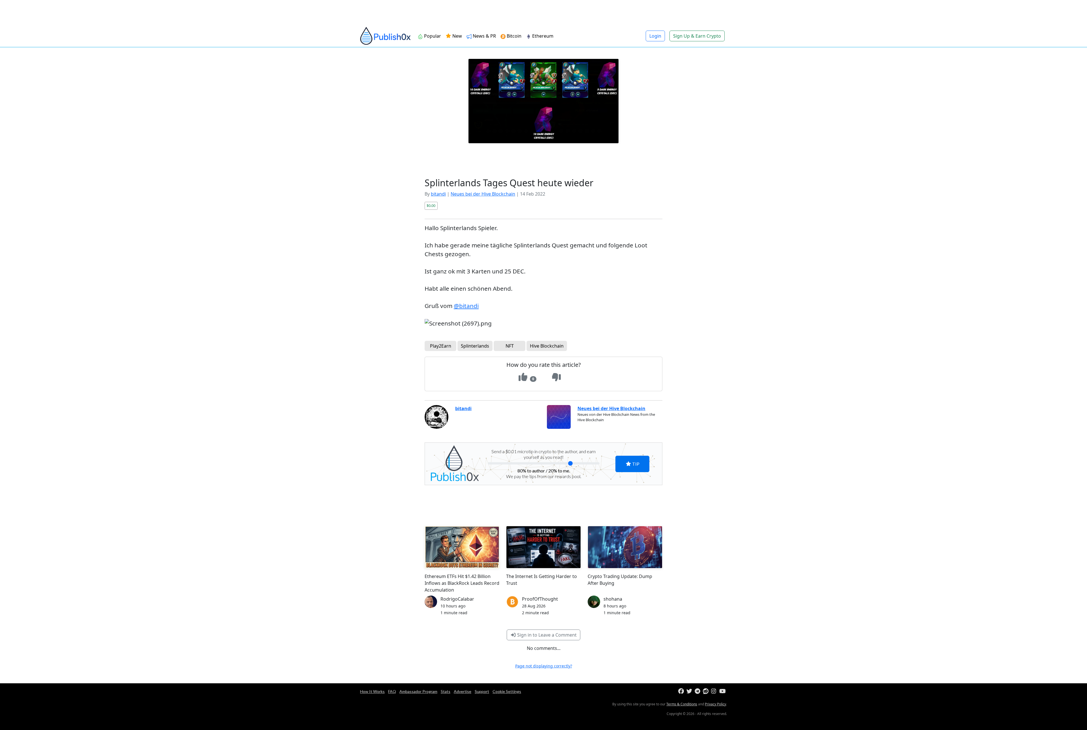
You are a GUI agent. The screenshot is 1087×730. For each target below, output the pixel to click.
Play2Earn (440, 346)
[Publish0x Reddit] (706, 691)
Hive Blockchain (547, 346)
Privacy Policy (715, 704)
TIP (635, 463)
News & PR (484, 36)
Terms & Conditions (681, 704)
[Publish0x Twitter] (690, 691)
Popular (432, 36)
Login (655, 36)
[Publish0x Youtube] (723, 691)
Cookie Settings (507, 691)
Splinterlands (475, 346)
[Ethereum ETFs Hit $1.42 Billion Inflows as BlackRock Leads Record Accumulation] (462, 547)
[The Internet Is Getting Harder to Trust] (543, 547)
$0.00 (431, 205)
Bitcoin (514, 36)
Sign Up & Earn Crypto (697, 36)
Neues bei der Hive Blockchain (483, 194)
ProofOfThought (540, 599)
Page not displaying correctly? (543, 666)
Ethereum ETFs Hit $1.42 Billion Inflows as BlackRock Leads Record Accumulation (462, 583)
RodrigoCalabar (457, 599)
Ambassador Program (418, 691)
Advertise (462, 691)
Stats (445, 691)
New (456, 36)
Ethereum (542, 36)
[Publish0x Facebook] (682, 691)
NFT (510, 346)
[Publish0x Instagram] (715, 691)
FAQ (392, 691)
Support (482, 691)
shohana (613, 599)
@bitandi (466, 306)
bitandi (438, 194)
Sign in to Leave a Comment (546, 635)
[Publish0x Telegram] (698, 691)
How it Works (372, 691)
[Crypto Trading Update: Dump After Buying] (625, 547)
